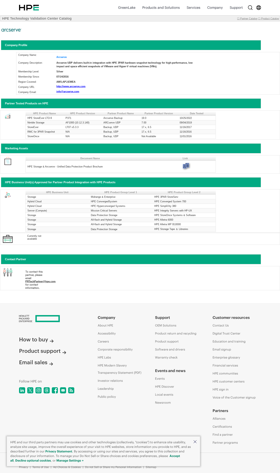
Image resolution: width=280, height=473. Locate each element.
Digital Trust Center (226, 333)
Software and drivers (170, 349)
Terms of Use (40, 467)
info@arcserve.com (67, 91)
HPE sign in (221, 389)
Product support (40, 350)
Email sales (33, 362)
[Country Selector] (258, 7)
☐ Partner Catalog (247, 18)
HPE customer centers (229, 381)
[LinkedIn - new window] (22, 390)
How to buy (33, 339)
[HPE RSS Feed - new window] (71, 390)
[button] (195, 442)
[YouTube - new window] (63, 390)
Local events (164, 394)
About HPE (105, 325)
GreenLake (126, 7)
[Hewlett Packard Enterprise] (29, 7)
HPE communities (225, 373)
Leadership (106, 389)
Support (236, 7)
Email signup (222, 349)
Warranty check (166, 357)
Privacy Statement (58, 451)
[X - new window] (30, 390)
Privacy (23, 467)
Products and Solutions (161, 7)
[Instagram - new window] (38, 390)
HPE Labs (104, 357)
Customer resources (231, 317)
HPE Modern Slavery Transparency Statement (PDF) (119, 369)
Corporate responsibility (115, 349)
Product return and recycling (175, 333)
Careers (103, 341)
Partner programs (225, 442)
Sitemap (151, 467)
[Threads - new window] (47, 390)
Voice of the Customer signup (234, 397)
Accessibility (107, 333)
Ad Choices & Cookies (67, 467)
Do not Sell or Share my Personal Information (113, 467)
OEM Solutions (165, 325)
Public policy (107, 397)
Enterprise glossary (226, 357)
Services (193, 7)
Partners (220, 410)
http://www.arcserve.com (71, 86)
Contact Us (221, 325)
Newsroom (163, 402)
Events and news (170, 370)
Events (160, 378)
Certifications (222, 426)
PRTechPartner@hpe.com (40, 281)
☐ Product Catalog (268, 18)
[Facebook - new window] (55, 390)
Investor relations (110, 381)
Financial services (225, 365)
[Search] (250, 7)
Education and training (229, 341)
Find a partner (223, 434)
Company (215, 7)
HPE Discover (164, 386)
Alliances (219, 418)
